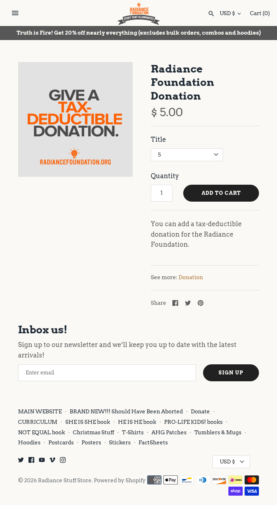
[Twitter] (21, 461)
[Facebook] (31, 461)
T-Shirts (133, 432)
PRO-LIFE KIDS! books (193, 421)
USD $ (227, 13)
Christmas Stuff (93, 432)
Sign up (231, 373)
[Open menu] (15, 13)
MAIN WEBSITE (40, 411)
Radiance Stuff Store (65, 480)
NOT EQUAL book (41, 432)
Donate (200, 411)
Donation (191, 277)
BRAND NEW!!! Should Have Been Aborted (126, 411)
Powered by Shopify (120, 480)
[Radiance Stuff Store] (138, 13)
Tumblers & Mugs (217, 432)
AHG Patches (168, 432)
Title (158, 139)
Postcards (61, 442)
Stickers (120, 442)
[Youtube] (42, 461)
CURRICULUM (37, 421)
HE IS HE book (137, 421)
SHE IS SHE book (87, 421)
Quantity (165, 176)
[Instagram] (63, 461)
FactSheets (153, 442)
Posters (91, 442)
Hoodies (29, 442)
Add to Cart (221, 193)
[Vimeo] (52, 461)
